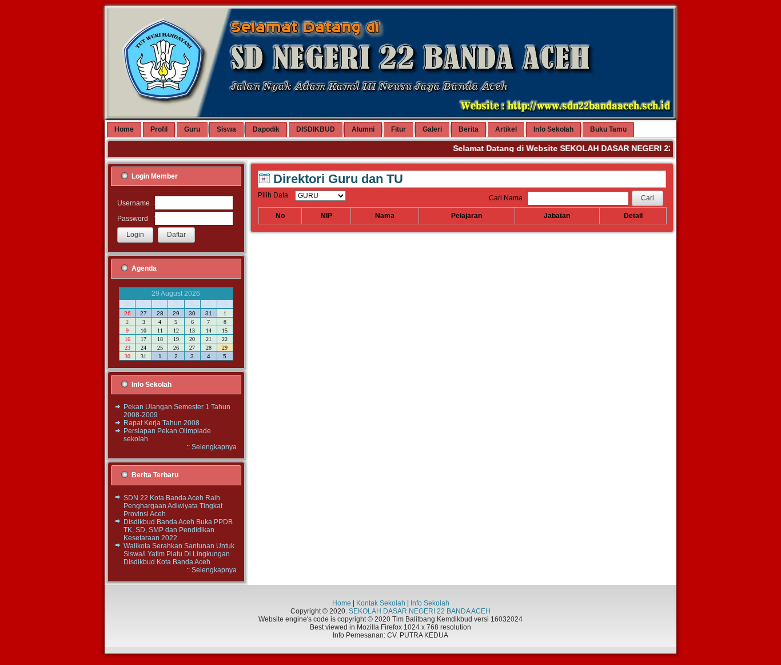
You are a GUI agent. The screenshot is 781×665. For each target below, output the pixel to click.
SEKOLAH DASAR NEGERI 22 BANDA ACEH (420, 611)
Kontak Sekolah (380, 603)
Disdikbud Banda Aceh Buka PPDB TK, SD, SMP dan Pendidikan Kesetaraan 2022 (178, 530)
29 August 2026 (176, 294)
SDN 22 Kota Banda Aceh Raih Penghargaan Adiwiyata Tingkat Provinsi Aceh (172, 506)
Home (341, 603)
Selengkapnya (214, 447)
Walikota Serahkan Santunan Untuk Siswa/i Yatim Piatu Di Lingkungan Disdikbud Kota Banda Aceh (178, 554)
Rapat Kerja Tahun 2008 (161, 423)
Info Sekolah (430, 603)
